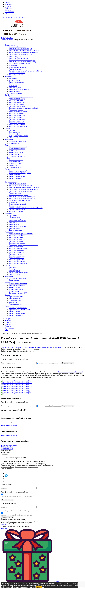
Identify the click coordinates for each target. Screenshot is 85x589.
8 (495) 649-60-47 (7, 447)
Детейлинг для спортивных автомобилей (23, 108)
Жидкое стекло (14, 80)
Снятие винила (14, 137)
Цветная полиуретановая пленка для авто (24, 50)
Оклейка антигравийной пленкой (36, 347)
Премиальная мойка (16, 160)
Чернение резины (15, 167)
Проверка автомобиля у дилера (20, 173)
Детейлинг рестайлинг (17, 123)
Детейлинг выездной (16, 104)
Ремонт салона (14, 154)
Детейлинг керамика (16, 113)
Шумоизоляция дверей (17, 176)
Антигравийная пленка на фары (20, 54)
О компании (9, 12)
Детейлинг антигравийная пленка (21, 97)
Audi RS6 (58, 347)
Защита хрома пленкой (17, 73)
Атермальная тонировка (17, 141)
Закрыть (4, 524)
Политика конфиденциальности (26, 467)
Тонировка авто (14, 143)
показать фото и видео (9, 425)
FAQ (6, 14)
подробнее (47, 333)
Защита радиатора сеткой (18, 171)
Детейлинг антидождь (17, 99)
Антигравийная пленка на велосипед (22, 62)
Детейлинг (9, 95)
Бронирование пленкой (17, 67)
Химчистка (13, 165)
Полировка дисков (15, 87)
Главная (3, 347)
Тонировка (9, 139)
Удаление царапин (15, 93)
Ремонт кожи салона (16, 152)
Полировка (13, 86)
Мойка (7, 158)
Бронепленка (13, 65)
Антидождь (13, 78)
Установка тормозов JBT (18, 156)
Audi (51, 347)
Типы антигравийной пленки (19, 63)
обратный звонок (7, 449)
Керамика (8, 76)
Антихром (12, 130)
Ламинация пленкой (16, 75)
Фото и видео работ (15, 347)
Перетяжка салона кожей (18, 147)
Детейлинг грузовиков (17, 106)
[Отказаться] (43, 587)
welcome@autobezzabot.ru (44, 465)
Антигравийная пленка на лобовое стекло (24, 52)
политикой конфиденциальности (53, 363)
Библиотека (9, 8)
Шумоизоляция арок (16, 178)
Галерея (7, 2)
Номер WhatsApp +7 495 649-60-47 (13, 17)
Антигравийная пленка (17, 47)
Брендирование (14, 132)
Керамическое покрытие (17, 84)
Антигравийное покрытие (18, 58)
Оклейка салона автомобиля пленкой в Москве (25, 71)
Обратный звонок (7, 40)
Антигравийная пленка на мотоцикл (22, 60)
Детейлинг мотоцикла (17, 115)
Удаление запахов (15, 163)
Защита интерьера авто (17, 82)
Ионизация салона (15, 162)
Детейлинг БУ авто (16, 100)
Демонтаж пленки (15, 69)
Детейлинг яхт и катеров (18, 126)
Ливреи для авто (15, 56)
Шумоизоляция (14, 175)
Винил (7, 128)
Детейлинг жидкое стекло (18, 112)
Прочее (7, 169)
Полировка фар (14, 91)
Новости (8, 6)
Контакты (8, 4)
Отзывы (8, 10)
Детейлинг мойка (15, 117)
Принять (38, 587)
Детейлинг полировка (17, 119)
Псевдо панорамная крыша (18, 136)
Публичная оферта (7, 467)
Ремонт (7, 145)
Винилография (14, 134)
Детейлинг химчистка (17, 125)
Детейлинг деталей (16, 110)
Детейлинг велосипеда (17, 102)
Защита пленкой (10, 45)
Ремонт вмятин (14, 150)
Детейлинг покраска (16, 121)
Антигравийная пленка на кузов (20, 49)
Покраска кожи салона (17, 149)
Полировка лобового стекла (19, 89)
